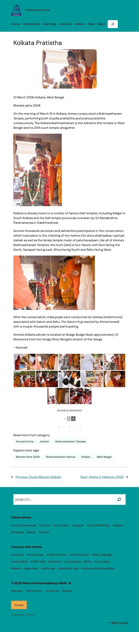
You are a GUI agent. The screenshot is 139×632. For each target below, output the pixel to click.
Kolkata (85, 456)
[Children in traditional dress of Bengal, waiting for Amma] (81, 396)
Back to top (120, 623)
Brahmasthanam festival (60, 456)
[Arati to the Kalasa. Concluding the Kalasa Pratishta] (114, 379)
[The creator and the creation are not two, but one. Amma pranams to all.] (24, 379)
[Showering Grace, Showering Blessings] (47, 379)
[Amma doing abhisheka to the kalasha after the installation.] (92, 362)
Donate (18, 605)
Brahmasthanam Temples (70, 441)
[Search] (119, 499)
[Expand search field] (113, 24)
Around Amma (24, 441)
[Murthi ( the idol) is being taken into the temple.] (69, 379)
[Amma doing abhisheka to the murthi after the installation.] (114, 362)
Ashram (44, 441)
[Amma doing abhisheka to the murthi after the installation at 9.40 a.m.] (69, 362)
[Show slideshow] (69, 410)
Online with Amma (37, 10)
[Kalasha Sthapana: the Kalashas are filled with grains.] (24, 362)
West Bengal (104, 456)
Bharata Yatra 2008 (28, 456)
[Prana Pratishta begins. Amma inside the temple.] (58, 396)
